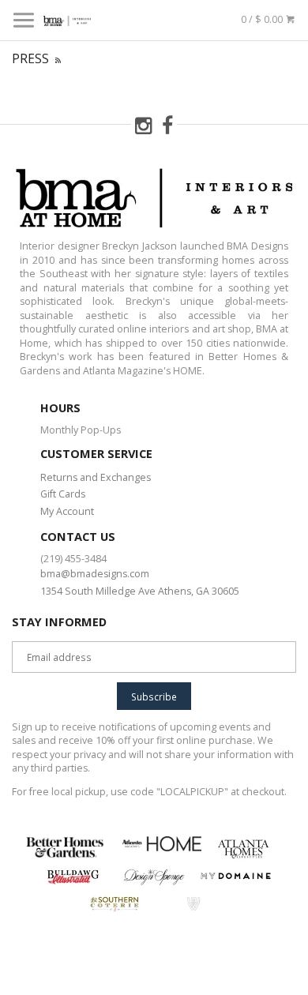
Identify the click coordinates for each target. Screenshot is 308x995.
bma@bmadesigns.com (94, 573)
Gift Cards (62, 494)
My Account (67, 511)
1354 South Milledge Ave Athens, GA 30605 (139, 591)
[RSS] (57, 58)
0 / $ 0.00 (263, 19)
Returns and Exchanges (95, 477)
